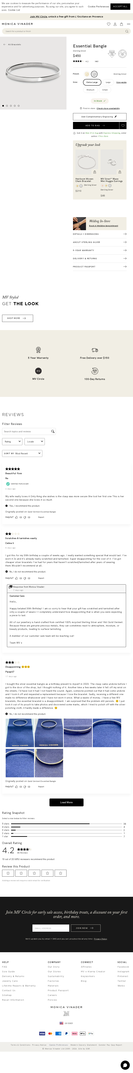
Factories (53, 981)
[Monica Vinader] (18, 24)
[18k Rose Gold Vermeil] (102, 185)
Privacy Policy (100, 939)
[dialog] (66, 6)
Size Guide (8, 971)
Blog (83, 981)
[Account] (115, 24)
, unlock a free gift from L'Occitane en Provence (66, 16)
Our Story (54, 967)
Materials (53, 986)
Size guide (121, 82)
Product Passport (58, 990)
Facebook (123, 967)
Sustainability (56, 976)
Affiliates (86, 967)
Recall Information (13, 1000)
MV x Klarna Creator (93, 971)
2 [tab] (7, 105)
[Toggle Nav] (128, 24)
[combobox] (65, 31)
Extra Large (92, 82)
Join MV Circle (38, 16)
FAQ (4, 967)
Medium (90, 90)
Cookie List (14, 9)
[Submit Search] (127, 31)
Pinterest (123, 976)
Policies (52, 1000)
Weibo (121, 986)
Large (108, 82)
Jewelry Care (10, 981)
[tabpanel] (33, 73)
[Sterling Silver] (94, 74)
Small (105, 90)
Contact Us (8, 990)
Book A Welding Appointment (103, 226)
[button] (94, 172)
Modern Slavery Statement (84, 1045)
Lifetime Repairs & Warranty (19, 986)
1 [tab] (3, 105)
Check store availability (108, 108)
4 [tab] (14, 105)
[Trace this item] (112, 54)
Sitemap (7, 995)
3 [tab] (10, 105)
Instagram (123, 971)
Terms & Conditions (20, 1045)
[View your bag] (121, 24)
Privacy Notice (39, 1045)
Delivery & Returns (13, 976)
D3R (88, 1049)
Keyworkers (88, 976)
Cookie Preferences (58, 1045)
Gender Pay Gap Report (110, 1045)
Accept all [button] (120, 6)
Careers (52, 995)
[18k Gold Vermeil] (87, 74)
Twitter (122, 981)
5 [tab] (18, 105)
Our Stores (54, 971)
